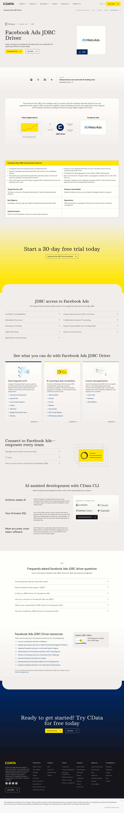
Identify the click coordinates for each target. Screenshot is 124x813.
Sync (48, 767)
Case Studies (95, 770)
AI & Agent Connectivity (66, 773)
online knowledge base (21, 672)
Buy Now (106, 10)
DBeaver (51, 405)
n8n (107, 778)
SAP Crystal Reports (55, 412)
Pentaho (12, 416)
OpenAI (108, 781)
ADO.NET (35, 772)
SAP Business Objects (55, 416)
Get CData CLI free (65, 82)
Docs (93, 10)
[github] (13, 783)
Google (108, 772)
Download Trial (114, 10)
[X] (10, 783)
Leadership (80, 778)
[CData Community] (16, 783)
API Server (36, 778)
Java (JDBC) (36, 770)
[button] (33, 313)
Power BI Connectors (39, 787)
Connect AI (50, 770)
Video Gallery (95, 784)
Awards (79, 775)
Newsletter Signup (96, 778)
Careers (79, 784)
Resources (94, 775)
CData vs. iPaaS (66, 780)
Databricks (109, 770)
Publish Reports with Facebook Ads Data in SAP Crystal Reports (39, 651)
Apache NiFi (14, 398)
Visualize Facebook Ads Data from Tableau (32, 658)
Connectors (65, 767)
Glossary (93, 781)
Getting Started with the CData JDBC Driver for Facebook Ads (38, 662)
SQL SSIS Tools (51, 772)
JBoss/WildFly (92, 402)
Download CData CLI (85, 517)
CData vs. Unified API (68, 783)
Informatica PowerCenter (18, 395)
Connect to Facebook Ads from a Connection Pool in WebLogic (38, 655)
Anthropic (109, 767)
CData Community (97, 767)
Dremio (50, 402)
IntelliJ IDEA (91, 395)
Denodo (51, 398)
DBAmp (49, 775)
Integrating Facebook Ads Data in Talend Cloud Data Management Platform (43, 645)
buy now (30, 51)
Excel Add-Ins (37, 784)
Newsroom (80, 772)
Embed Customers (67, 777)
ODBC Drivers (37, 767)
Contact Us (80, 787)
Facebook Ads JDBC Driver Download (60, 256)
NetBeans (90, 398)
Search (101, 4)
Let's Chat (111, 4)
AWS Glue (13, 409)
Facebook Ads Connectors (83, 10)
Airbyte (12, 405)
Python (35, 775)
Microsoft (109, 775)
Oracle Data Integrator (17, 402)
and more (33, 422)
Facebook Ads (23, 24)
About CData (80, 767)
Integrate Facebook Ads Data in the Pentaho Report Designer (38, 648)
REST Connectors (38, 781)
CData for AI (77, 4)
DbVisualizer (52, 409)
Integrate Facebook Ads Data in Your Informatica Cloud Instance (39, 665)
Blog (92, 772)
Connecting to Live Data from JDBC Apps (96, 639)
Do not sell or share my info (112, 807)
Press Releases (81, 770)
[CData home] (10, 3)
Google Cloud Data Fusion (18, 412)
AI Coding (99, 10)
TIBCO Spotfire (53, 395)
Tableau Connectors (39, 790)
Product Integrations (68, 770)
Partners (79, 781)
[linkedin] (6, 783)
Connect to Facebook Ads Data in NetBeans (32, 642)
